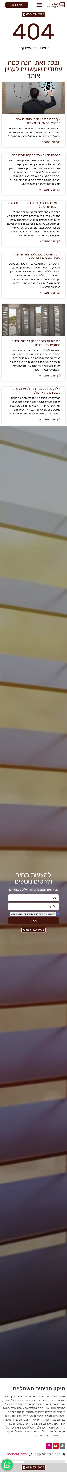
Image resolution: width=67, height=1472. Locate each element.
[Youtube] (56, 1446)
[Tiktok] (62, 1446)
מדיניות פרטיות (30, 914)
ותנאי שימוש (17, 914)
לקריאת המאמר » (49, 142)
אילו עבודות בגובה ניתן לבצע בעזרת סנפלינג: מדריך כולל (36, 390)
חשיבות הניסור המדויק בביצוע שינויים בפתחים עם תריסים (36, 343)
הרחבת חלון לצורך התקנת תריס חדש (35, 155)
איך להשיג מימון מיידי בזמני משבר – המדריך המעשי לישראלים (37, 121)
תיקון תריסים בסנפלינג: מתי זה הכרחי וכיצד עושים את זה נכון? (35, 256)
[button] (39, 5)
